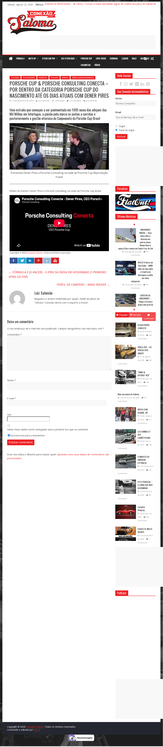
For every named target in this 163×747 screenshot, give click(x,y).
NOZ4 (37, 729)
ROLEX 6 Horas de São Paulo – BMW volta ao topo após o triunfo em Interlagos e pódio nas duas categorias (142, 272)
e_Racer (125, 58)
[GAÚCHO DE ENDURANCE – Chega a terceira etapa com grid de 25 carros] (125, 295)
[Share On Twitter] (22, 261)
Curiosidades (29, 77)
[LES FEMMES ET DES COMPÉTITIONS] (126, 429)
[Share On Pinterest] (38, 261)
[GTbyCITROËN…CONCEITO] (126, 322)
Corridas (114, 58)
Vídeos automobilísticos (83, 77)
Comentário (14, 334)
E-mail (11, 398)
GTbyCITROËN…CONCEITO (144, 326)
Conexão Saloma (34, 252)
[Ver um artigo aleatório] (152, 58)
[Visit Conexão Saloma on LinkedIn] (142, 84)
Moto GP (32, 58)
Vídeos (97, 65)
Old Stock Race (68, 58)
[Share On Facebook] (14, 261)
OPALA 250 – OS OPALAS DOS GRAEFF (145, 350)
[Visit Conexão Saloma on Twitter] (131, 84)
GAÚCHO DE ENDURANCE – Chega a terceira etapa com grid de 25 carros (145, 301)
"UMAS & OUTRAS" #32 (143, 373)
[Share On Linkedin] (30, 261)
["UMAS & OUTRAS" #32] (126, 369)
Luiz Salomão (44, 100)
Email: (118, 112)
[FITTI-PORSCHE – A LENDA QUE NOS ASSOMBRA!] (126, 479)
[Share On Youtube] (55, 261)
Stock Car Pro (48, 58)
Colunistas (86, 65)
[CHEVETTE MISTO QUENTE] (126, 526)
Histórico (43, 77)
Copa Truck (101, 58)
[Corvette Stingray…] (126, 504)
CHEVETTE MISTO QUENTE (145, 530)
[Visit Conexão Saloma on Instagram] (126, 84)
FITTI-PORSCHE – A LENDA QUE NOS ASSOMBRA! (145, 485)
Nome (11, 380)
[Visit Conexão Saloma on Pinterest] (148, 84)
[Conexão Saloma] (10, 58)
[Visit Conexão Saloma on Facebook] (120, 84)
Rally (134, 58)
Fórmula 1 (20, 58)
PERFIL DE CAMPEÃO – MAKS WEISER (83, 284)
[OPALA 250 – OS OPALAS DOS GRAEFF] (126, 344)
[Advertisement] (98, 42)
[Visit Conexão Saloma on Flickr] (137, 84)
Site (9, 414)
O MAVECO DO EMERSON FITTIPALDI (143, 460)
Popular (123, 314)
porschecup (91, 100)
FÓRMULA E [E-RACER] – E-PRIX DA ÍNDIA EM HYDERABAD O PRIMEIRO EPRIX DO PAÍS (57, 274)
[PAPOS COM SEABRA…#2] (126, 407)
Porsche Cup (86, 58)
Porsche (54, 77)
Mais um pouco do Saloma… (129, 394)
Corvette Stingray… (142, 508)
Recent (137, 314)
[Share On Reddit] (47, 261)
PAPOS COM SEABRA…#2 (143, 411)
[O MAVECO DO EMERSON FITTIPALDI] (126, 454)
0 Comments (75, 100)
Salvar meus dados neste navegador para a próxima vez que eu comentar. (48, 429)
